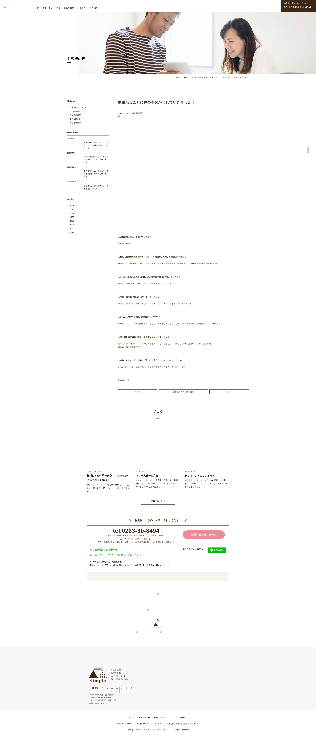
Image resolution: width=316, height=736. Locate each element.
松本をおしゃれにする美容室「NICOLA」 (183, 724)
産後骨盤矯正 (75, 115)
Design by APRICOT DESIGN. (149, 724)
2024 (72, 213)
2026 (72, 206)
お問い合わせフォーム (204, 534)
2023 (72, 217)
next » (229, 392)
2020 (72, 229)
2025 (72, 209)
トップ (36, 8)
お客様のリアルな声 (78, 107)
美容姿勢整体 (75, 123)
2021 (72, 225)
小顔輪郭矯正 (75, 111)
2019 (72, 233)
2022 (72, 221)
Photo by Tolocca (124, 724)
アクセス (93, 8)
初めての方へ (70, 8)
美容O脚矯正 (75, 119)
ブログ (83, 8)
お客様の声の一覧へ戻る (183, 392)
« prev (137, 392)
